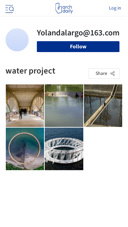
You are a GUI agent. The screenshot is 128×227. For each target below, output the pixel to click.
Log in (115, 8)
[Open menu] (9, 8)
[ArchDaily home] (64, 8)
